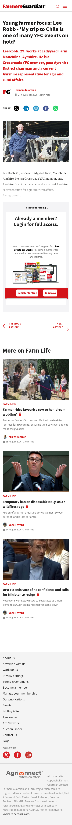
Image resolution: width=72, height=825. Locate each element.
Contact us (10, 735)
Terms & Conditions (16, 682)
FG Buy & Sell (11, 711)
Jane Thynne (16, 525)
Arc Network (11, 723)
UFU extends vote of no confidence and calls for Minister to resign (36, 592)
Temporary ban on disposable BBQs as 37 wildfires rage (34, 504)
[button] (57, 6)
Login (36, 237)
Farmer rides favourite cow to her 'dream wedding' (34, 412)
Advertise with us (14, 664)
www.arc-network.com (16, 814)
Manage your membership (20, 694)
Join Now (50, 293)
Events (7, 705)
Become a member (15, 688)
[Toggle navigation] (63, 6)
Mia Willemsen (17, 437)
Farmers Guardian (25, 90)
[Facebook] (17, 754)
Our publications (14, 699)
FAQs (6, 741)
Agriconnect (11, 717)
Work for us (10, 670)
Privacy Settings (13, 676)
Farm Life (9, 404)
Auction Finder (12, 729)
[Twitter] (6, 754)
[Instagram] (28, 754)
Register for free (27, 293)
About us (9, 658)
